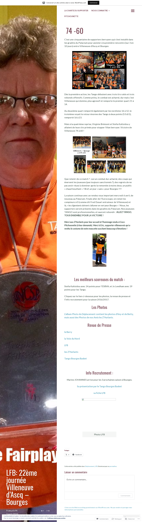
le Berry (68, 332)
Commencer (94, 3)
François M (11, 510)
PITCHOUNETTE (71, 16)
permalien (113, 466)
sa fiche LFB (99, 393)
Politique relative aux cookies (56, 518)
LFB (66, 345)
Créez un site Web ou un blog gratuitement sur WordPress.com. (87, 507)
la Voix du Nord (72, 338)
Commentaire (125, 496)
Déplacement (89, 466)
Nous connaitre (99, 11)
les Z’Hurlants (71, 352)
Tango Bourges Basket (75, 358)
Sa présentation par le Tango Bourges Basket (99, 386)
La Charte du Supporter (76, 11)
